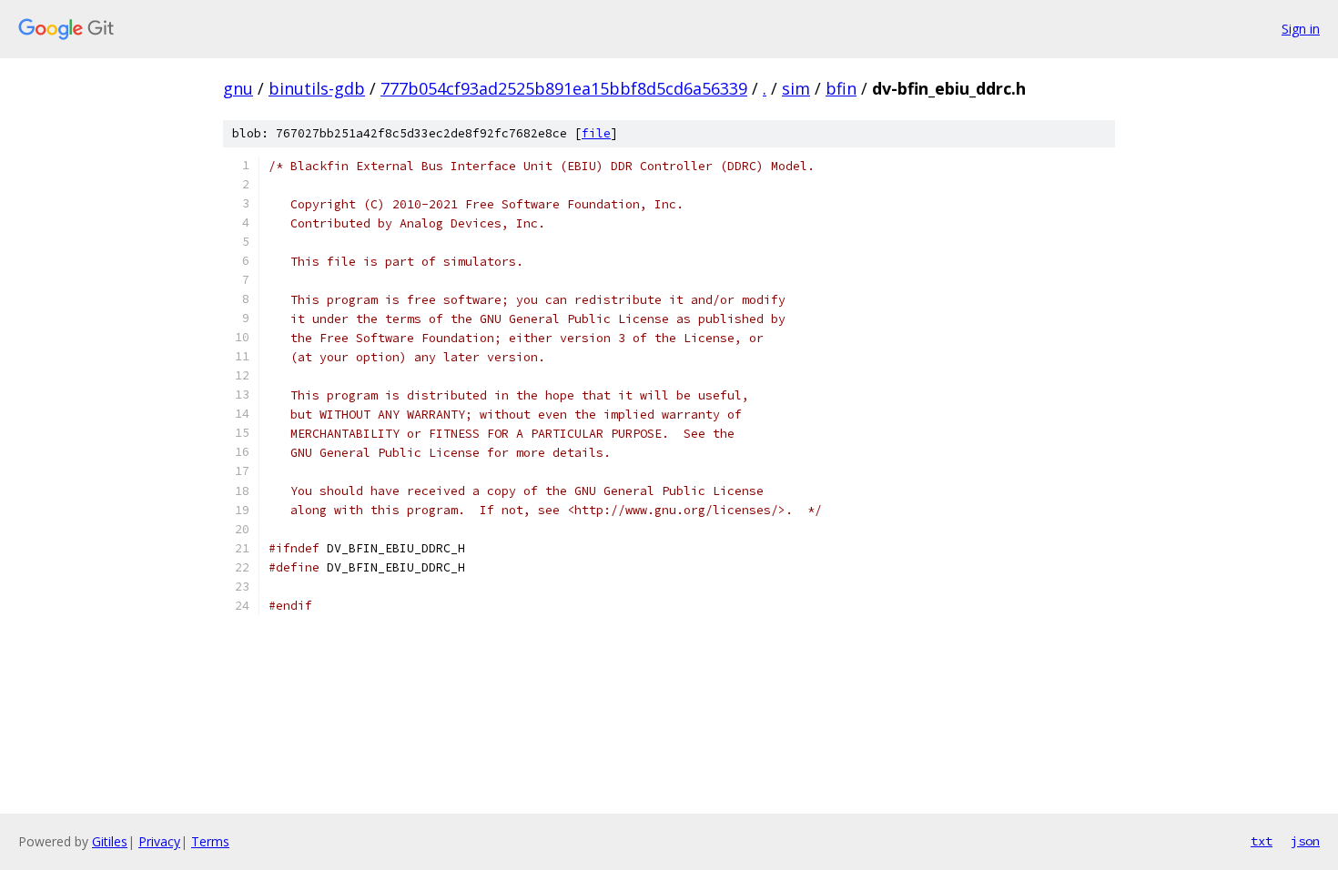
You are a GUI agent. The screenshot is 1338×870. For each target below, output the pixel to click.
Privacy (159, 841)
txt (1261, 841)
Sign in (1301, 28)
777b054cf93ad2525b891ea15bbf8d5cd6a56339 (563, 88)
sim (796, 88)
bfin (841, 88)
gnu (238, 88)
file (596, 133)
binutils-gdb (317, 88)
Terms (210, 841)
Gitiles (109, 841)
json (1305, 841)
